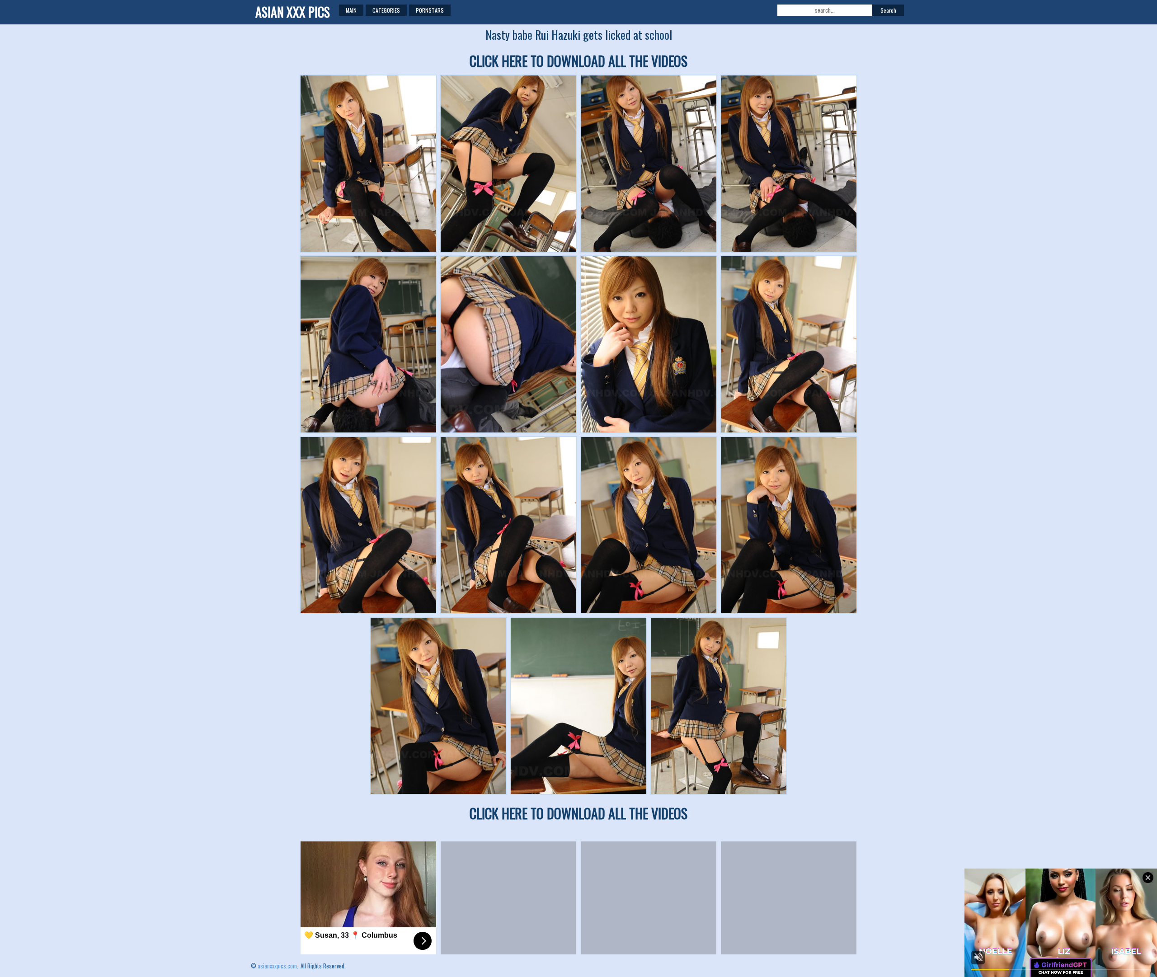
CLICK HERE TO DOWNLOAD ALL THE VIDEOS (578, 61)
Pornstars (430, 10)
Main (351, 10)
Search (888, 10)
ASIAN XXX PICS (292, 12)
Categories (386, 10)
